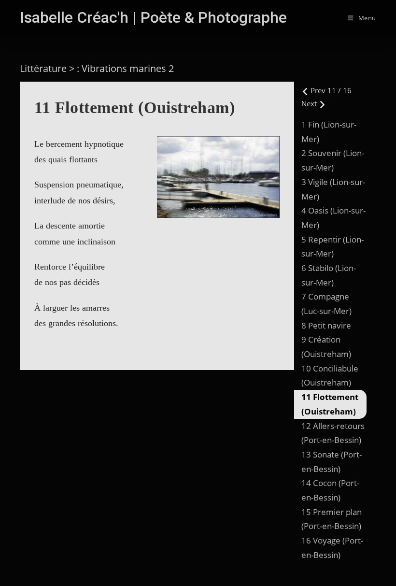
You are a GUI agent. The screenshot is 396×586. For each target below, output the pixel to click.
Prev (318, 90)
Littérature (43, 68)
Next (310, 103)
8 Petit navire (326, 325)
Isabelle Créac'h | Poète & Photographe (153, 17)
